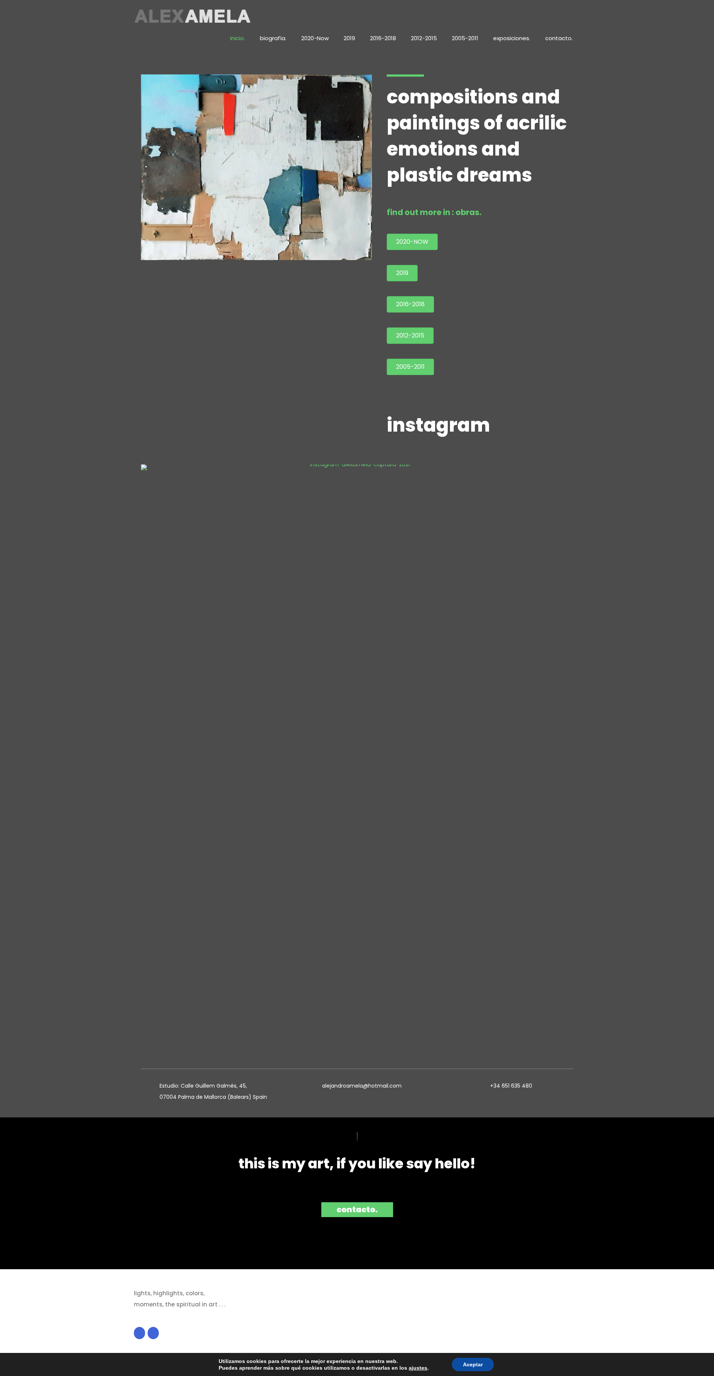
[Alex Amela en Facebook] (139, 1333)
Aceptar (473, 1364)
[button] (357, 1209)
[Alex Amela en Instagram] (153, 1333)
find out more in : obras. (434, 212)
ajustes (418, 1368)
